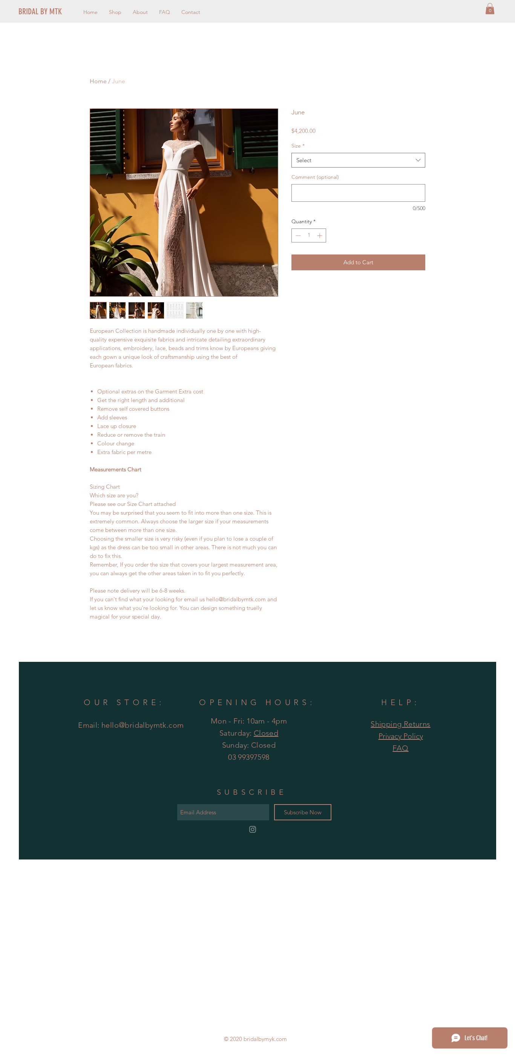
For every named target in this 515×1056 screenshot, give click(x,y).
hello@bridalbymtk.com (142, 725)
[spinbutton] (309, 235)
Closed (266, 733)
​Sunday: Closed (249, 745)
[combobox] (358, 160)
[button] (490, 8)
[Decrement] (297, 235)
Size (298, 145)
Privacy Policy (401, 736)
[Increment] (320, 235)
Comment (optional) (315, 177)
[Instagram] (252, 829)
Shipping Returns (400, 723)
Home (98, 81)
